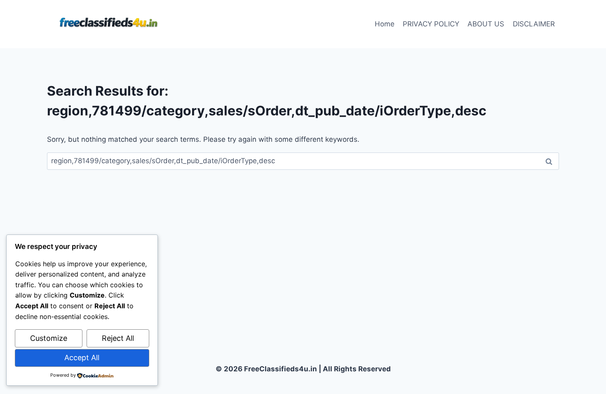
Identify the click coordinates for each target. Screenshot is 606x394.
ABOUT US (485, 24)
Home (385, 24)
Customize (48, 338)
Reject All (118, 338)
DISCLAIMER (534, 24)
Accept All (81, 357)
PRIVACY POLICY (431, 24)
